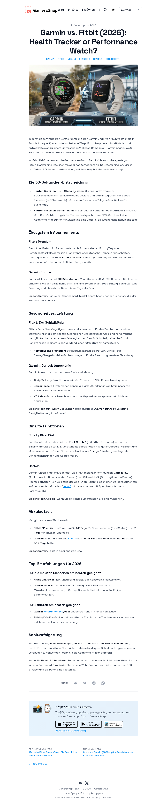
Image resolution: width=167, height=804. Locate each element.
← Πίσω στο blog (38, 763)
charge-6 (84, 59)
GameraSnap (101, 788)
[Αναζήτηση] (105, 10)
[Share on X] (85, 683)
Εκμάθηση (88, 9)
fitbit (61, 59)
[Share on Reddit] (75, 683)
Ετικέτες (73, 9)
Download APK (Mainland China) (70, 731)
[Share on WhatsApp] (103, 683)
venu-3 (72, 59)
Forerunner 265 (53, 611)
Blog (61, 9)
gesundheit (112, 59)
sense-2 (97, 59)
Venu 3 (67, 486)
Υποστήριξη (70, 793)
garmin (50, 59)
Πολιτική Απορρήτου (91, 793)
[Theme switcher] (113, 10)
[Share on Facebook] (94, 683)
